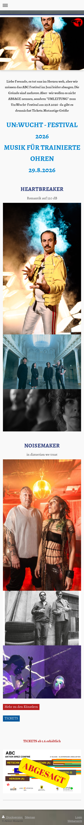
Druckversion (14, 817)
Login (78, 817)
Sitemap (30, 817)
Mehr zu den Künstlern (21, 706)
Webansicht (75, 820)
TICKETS (11, 718)
